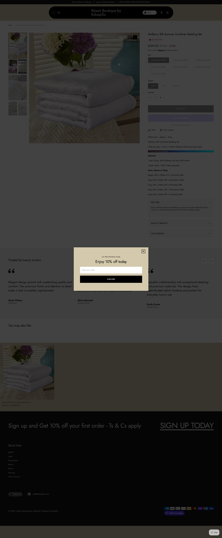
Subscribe (113, 279)
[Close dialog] (143, 251)
